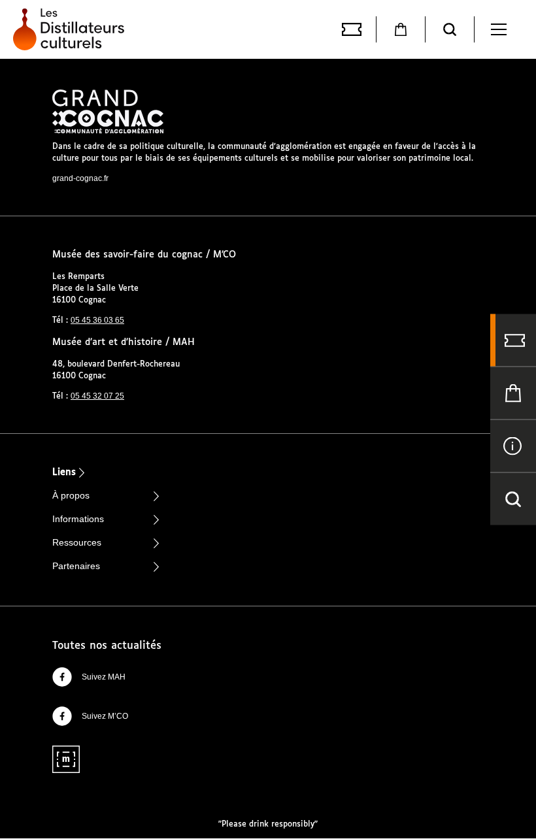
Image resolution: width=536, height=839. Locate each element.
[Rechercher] (449, 29)
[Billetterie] (351, 29)
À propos (71, 495)
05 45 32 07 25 (97, 396)
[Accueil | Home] (72, 29)
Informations (78, 519)
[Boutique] (400, 29)
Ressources (76, 542)
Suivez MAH (104, 677)
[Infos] (513, 445)
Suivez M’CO (105, 716)
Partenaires (76, 566)
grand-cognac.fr (80, 178)
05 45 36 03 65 (97, 320)
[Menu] (498, 29)
